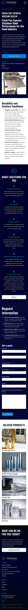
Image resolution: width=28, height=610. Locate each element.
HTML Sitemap (20, 607)
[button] (25, 2)
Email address (8, 369)
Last (3, 359)
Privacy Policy (4, 607)
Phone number (5, 376)
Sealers (3, 65)
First (3, 354)
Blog (3, 587)
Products (7, 8)
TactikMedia (4, 606)
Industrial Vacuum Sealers (15, 8)
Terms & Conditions (12, 607)
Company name (8, 363)
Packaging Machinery (20, 63)
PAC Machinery (5, 68)
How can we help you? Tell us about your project (12, 392)
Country (4, 383)
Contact (4, 589)
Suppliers (4, 584)
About (3, 582)
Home (3, 8)
